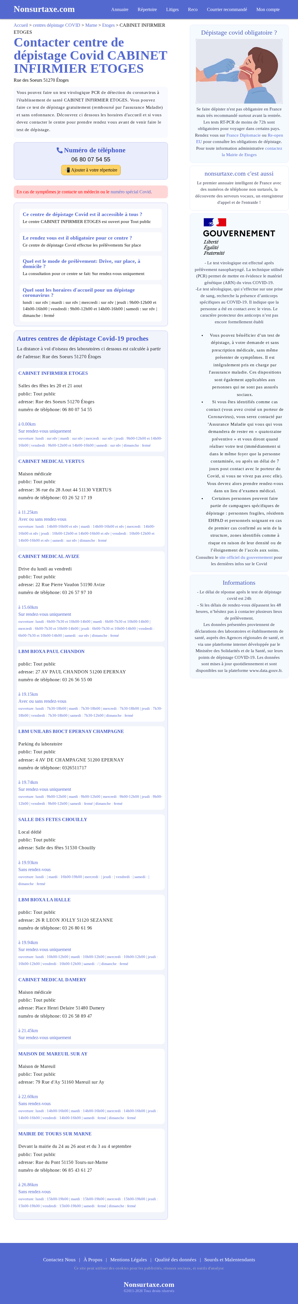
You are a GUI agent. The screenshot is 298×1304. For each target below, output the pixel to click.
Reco (193, 9)
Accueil (21, 25)
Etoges (108, 25)
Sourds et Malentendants (229, 1259)
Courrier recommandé (227, 9)
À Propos (94, 1259)
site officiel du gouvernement (246, 557)
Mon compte (268, 9)
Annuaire (119, 9)
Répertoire (147, 9)
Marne (91, 25)
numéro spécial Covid (131, 191)
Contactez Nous (60, 1259)
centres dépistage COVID (56, 25)
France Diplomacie (243, 135)
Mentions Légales (129, 1259)
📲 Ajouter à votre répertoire (90, 169)
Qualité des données (176, 1259)
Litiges (172, 9)
